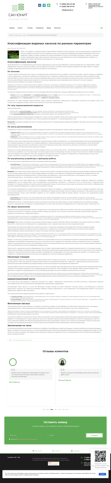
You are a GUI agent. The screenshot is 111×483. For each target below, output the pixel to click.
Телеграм (94, 465)
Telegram (57, 450)
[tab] (44, 409)
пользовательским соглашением (28, 439)
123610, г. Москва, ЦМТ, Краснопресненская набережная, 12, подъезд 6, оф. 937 (95, 5)
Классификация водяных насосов (23, 340)
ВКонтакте (38, 450)
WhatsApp (77, 450)
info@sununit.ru (67, 10)
